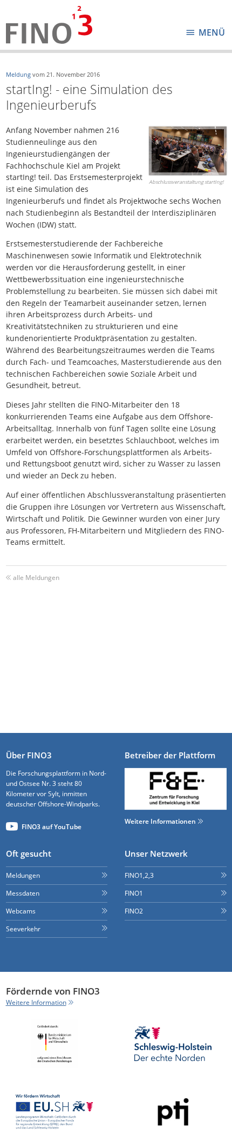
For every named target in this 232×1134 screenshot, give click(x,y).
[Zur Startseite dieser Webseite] (49, 25)
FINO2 (134, 911)
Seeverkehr (23, 928)
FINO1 (134, 893)
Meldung (18, 74)
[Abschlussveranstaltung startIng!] (187, 150)
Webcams (21, 911)
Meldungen (23, 875)
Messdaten (22, 893)
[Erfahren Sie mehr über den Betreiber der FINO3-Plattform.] (176, 789)
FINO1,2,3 (139, 875)
